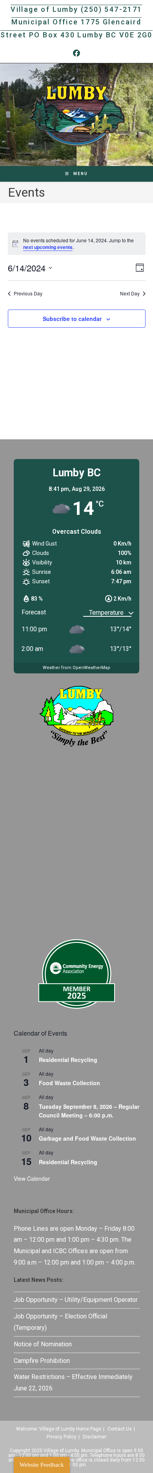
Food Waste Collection (69, 1083)
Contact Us (119, 1429)
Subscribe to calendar (72, 319)
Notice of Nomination (43, 1344)
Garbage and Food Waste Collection (87, 1138)
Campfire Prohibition (42, 1360)
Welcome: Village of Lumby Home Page (58, 1429)
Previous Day (28, 293)
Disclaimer (94, 1437)
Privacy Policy (61, 1437)
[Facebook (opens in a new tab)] (76, 53)
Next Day (130, 293)
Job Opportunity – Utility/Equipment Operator (76, 1299)
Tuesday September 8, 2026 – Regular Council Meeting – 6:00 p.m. (89, 1110)
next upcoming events (48, 247)
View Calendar (32, 1178)
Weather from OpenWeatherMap (76, 667)
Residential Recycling (68, 1060)
